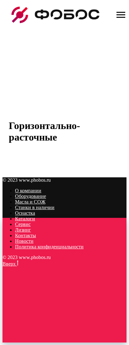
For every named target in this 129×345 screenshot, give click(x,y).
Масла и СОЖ (30, 201)
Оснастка (25, 213)
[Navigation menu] (120, 15)
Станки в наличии (34, 207)
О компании (28, 190)
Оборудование (30, 196)
